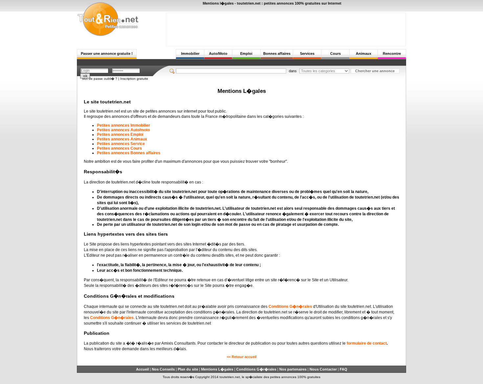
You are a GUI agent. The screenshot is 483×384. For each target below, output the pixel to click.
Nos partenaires (293, 369)
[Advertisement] (285, 28)
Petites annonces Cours (119, 148)
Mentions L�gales (217, 369)
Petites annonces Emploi (120, 134)
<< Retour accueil (242, 357)
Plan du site (188, 369)
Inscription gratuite (134, 78)
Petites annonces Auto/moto (123, 130)
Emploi (246, 53)
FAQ (343, 369)
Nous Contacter (323, 369)
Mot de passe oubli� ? (99, 78)
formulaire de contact (367, 343)
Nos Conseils (163, 369)
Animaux (363, 53)
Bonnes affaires (276, 53)
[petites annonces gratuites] (107, 35)
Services (307, 53)
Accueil (142, 369)
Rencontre (392, 53)
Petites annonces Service (121, 143)
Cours (335, 53)
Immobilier (190, 53)
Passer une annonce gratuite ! (107, 53)
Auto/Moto (218, 53)
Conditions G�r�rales (256, 369)
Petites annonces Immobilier (123, 125)
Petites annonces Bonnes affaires (128, 153)
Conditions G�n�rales (290, 306)
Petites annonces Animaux (122, 139)
